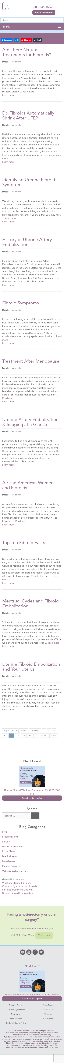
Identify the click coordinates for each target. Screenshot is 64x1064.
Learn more (8, 95)
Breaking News (10, 836)
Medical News (9, 856)
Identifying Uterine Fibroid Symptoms (28, 182)
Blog (4, 831)
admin (18, 61)
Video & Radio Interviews (15, 871)
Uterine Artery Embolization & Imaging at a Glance (30, 422)
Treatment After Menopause (30, 361)
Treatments (16, 1014)
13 (24, 735)
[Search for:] (16, 815)
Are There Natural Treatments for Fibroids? (26, 52)
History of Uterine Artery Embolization (27, 242)
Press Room (48, 1005)
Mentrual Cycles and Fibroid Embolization (30, 603)
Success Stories (16, 1005)
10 (5, 735)
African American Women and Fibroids (28, 485)
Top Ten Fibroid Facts (23, 542)
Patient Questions (11, 866)
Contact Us (48, 1009)
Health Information (12, 846)
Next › (44, 735)
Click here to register (32, 798)
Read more (28, 91)
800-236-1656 (42, 7)
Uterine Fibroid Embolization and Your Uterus (31, 666)
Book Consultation (44, 12)
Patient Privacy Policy (16, 1023)
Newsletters (8, 861)
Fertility (6, 841)
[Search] (35, 815)
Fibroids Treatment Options (17, 889)
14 (30, 735)
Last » (53, 735)
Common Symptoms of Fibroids (19, 886)
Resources (48, 1018)
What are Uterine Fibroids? (16, 882)
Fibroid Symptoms (20, 303)
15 (36, 735)
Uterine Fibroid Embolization (17, 893)
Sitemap (48, 1014)
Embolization (16, 1018)
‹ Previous (34, 730)
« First (23, 730)
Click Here (44, 935)
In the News (8, 851)
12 (17, 735)
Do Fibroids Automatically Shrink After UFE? (28, 115)
